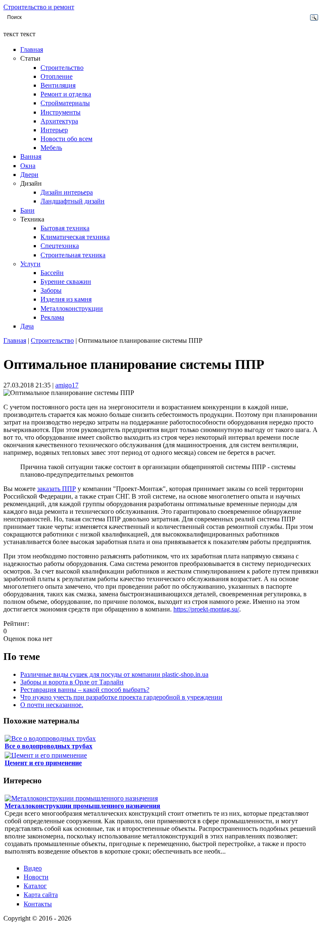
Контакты (38, 904)
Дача (27, 326)
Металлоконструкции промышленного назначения (82, 805)
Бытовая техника (64, 228)
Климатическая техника (75, 236)
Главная (31, 49)
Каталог (35, 885)
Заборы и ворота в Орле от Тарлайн (72, 682)
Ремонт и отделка (65, 94)
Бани (27, 210)
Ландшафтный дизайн (72, 201)
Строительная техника (72, 255)
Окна (27, 165)
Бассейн (52, 272)
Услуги (30, 263)
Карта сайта (41, 894)
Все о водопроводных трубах (48, 746)
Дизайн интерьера (66, 192)
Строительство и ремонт (38, 7)
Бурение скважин (65, 281)
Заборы (51, 290)
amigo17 (66, 385)
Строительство (62, 67)
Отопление (56, 76)
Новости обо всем (66, 138)
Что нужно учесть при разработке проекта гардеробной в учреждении (121, 697)
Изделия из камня (66, 299)
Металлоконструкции (71, 308)
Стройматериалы (65, 103)
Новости (36, 877)
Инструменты (60, 112)
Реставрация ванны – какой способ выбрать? (84, 689)
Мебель (51, 147)
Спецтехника (59, 245)
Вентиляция (58, 85)
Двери (29, 174)
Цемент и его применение (43, 762)
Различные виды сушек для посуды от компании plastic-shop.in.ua (114, 674)
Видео (33, 868)
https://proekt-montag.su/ (206, 609)
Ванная (30, 156)
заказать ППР (56, 488)
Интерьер (54, 129)
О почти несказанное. (51, 704)
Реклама (52, 317)
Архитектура (59, 121)
